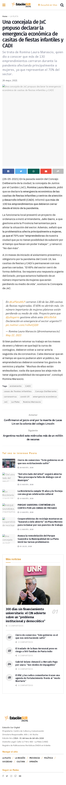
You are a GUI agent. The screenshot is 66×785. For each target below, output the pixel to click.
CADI (28, 386)
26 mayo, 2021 (9, 80)
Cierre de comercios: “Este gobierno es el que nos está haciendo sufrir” (36, 636)
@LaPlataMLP (17, 302)
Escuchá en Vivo (48, 5)
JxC (6, 401)
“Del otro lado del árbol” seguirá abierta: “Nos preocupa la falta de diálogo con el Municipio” (40, 477)
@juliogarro (12, 317)
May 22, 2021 (13, 335)
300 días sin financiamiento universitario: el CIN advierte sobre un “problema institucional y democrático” (26, 615)
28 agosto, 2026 (26, 467)
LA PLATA (14, 16)
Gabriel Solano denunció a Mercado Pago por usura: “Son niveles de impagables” (36, 663)
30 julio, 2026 (25, 546)
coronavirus (10, 396)
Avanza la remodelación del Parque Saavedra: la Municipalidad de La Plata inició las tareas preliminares (38, 538)
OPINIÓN (33, 761)
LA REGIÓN (20, 757)
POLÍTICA (48, 757)
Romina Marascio (32, 401)
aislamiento (16, 386)
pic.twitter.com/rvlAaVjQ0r (22, 325)
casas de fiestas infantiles (18, 391)
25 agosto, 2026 (26, 484)
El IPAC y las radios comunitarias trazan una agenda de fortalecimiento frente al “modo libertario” (37, 678)
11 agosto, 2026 (26, 529)
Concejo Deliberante (46, 391)
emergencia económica (45, 396)
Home (4, 16)
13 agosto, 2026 (26, 512)
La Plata (15, 401)
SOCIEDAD (7, 761)
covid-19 (24, 396)
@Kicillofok (50, 317)
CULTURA (21, 761)
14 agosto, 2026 (26, 498)
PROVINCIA (34, 757)
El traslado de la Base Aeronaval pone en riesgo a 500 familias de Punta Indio (36, 650)
